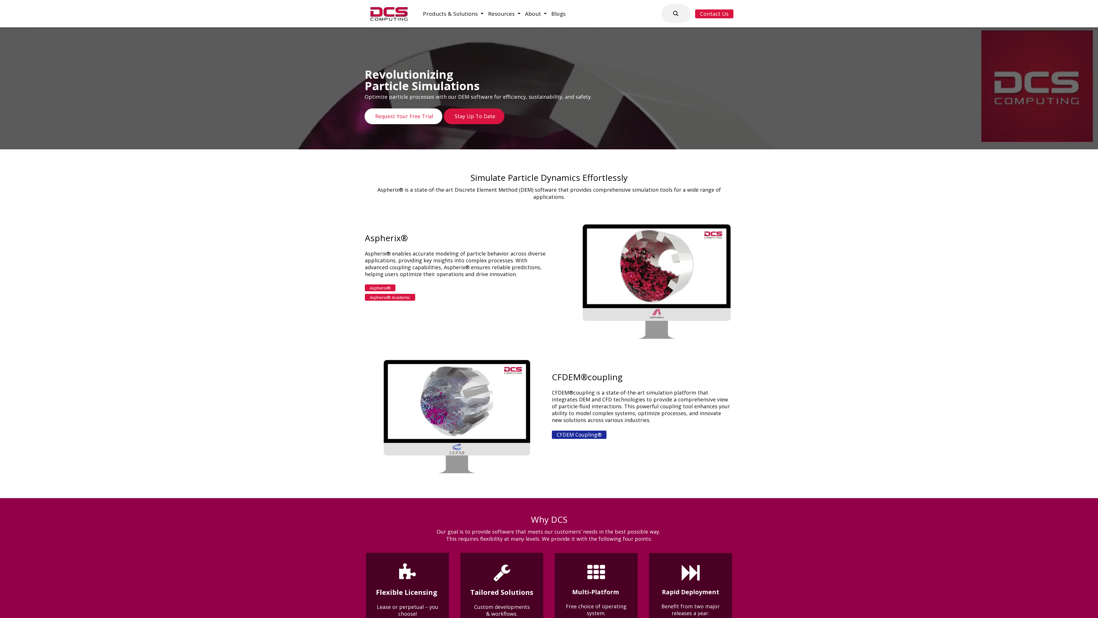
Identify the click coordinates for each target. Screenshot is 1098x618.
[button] (676, 13)
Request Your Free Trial (403, 116)
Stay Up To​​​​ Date (474, 116)
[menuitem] (453, 13)
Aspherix (380, 288)
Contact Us (714, 13)
